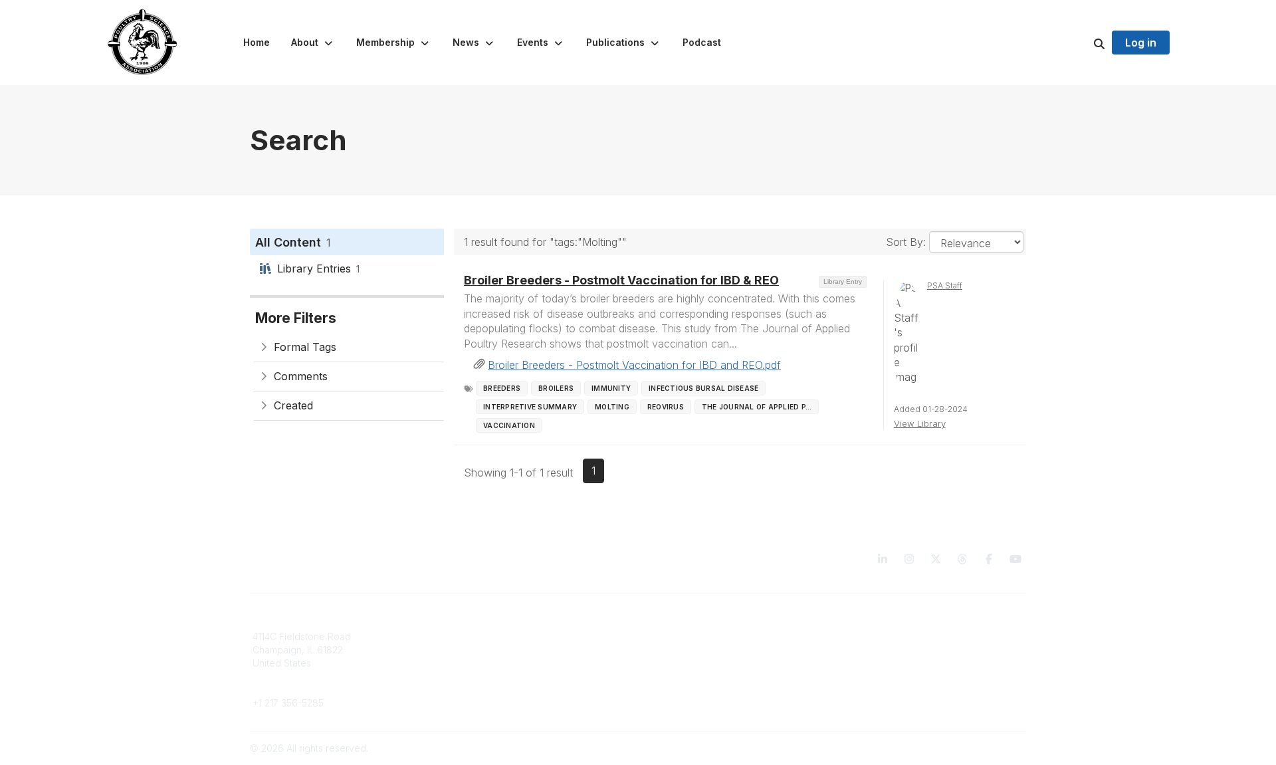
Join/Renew (475, 636)
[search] (1082, 43)
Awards (662, 663)
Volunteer (470, 682)
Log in (1140, 42)
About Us (863, 636)
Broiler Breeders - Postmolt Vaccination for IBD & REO (621, 280)
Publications (672, 636)
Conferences (675, 649)
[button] (313, 43)
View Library (920, 423)
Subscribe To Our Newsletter (709, 675)
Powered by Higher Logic (969, 748)
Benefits (467, 649)
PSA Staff (944, 285)
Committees (474, 663)
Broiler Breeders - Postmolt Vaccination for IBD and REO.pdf (634, 365)
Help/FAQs (669, 689)
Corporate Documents (891, 649)
